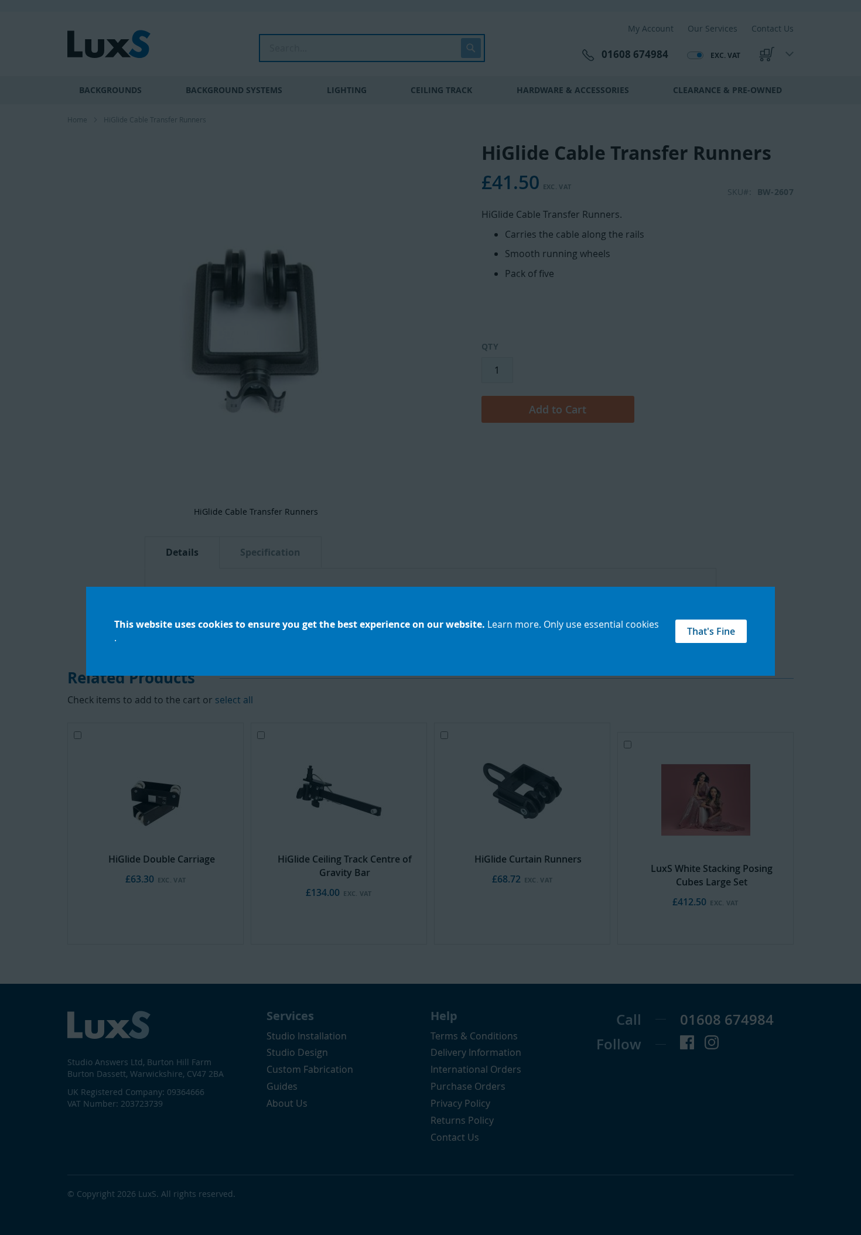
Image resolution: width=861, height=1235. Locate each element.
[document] (430, 631)
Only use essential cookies (601, 624)
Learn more (513, 624)
